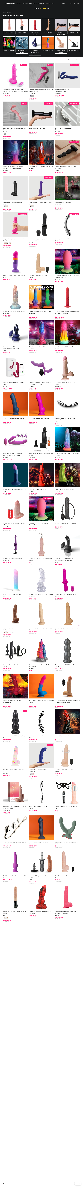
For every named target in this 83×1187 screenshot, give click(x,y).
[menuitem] (52, 3)
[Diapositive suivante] (78, 8)
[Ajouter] (77, 123)
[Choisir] (25, 85)
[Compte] (74, 3)
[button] (78, 60)
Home (4, 12)
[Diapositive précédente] (4, 8)
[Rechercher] (71, 3)
